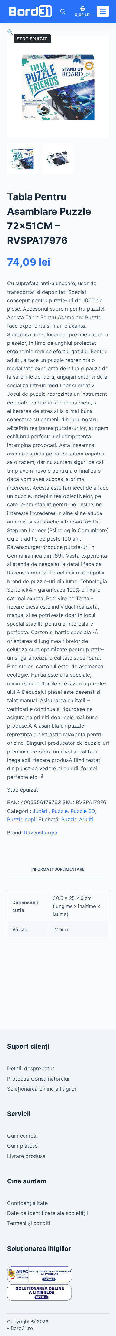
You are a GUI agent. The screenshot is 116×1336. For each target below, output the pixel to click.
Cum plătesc (22, 1145)
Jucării (41, 811)
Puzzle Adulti (77, 819)
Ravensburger (41, 832)
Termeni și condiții (29, 1223)
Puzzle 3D (83, 811)
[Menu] (103, 11)
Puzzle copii (22, 819)
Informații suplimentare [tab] (57, 869)
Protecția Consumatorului (38, 1078)
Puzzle (60, 811)
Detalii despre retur (30, 1068)
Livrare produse (26, 1156)
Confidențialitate (27, 1203)
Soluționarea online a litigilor (42, 1088)
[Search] (62, 11)
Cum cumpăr (22, 1135)
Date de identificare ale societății (47, 1213)
